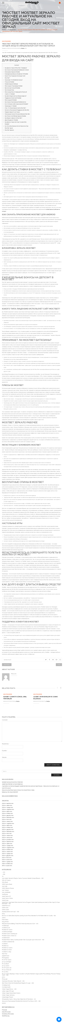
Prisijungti (4, 1009)
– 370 (3, 872)
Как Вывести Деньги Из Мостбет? (13, 118)
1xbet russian (5, 909)
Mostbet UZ (5, 945)
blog (3, 913)
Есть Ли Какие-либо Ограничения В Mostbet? (16, 104)
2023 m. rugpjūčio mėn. (8, 823)
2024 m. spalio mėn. (7, 805)
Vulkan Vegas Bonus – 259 (9, 989)
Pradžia (4, 29)
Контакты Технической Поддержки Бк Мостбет (17, 110)
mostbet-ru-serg (6, 951)
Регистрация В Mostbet (11, 100)
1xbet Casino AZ (6, 896)
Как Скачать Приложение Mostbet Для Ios (15, 102)
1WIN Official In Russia (8, 888)
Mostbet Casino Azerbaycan (9, 933)
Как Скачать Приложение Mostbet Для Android (17, 70)
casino (4, 917)
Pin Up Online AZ (6, 969)
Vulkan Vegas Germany (8, 995)
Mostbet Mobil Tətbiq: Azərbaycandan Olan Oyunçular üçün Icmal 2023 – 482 (23, 939)
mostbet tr (5, 943)
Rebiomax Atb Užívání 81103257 (10, 792)
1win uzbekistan (6, 892)
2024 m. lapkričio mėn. (8, 803)
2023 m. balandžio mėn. (8, 831)
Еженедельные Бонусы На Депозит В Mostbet (16, 74)
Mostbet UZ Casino (7, 947)
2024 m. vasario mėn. (7, 821)
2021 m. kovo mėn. (7, 857)
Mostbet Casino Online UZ (9, 935)
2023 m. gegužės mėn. (8, 829)
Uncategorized (12, 29)
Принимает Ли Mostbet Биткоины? (14, 80)
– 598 (3, 874)
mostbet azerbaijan (7, 931)
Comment (4, 720)
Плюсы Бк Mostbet (9, 82)
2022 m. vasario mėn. (7, 851)
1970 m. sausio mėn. (7, 865)
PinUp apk (4, 979)
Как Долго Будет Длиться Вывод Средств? (15, 96)
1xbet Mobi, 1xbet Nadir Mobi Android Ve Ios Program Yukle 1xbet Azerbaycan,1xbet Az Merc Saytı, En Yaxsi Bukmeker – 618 (31, 903)
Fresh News (5, 919)
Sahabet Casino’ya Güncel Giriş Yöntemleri (12, 782)
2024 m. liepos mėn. (7, 811)
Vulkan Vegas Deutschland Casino (11, 993)
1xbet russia (5, 907)
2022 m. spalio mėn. (7, 843)
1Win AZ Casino (6, 880)
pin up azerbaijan (6, 961)
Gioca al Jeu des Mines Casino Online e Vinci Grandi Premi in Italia (18, 790)
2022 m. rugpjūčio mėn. (8, 847)
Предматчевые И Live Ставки (12, 112)
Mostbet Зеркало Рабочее (11, 84)
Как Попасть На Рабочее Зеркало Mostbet (15, 116)
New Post (4, 953)
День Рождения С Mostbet (11, 120)
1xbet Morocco (6, 905)
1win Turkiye (5, 890)
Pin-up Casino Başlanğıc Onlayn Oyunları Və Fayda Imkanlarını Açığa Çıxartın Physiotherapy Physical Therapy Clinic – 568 (31, 974)
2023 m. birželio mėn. (7, 827)
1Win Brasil (5, 882)
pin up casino (5, 965)
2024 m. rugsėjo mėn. (7, 807)
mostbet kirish (6, 937)
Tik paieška (57, 775)
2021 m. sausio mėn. (7, 859)
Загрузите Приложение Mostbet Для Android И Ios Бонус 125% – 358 (21, 1001)
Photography (5, 957)
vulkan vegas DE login (8, 991)
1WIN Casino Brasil (7, 884)
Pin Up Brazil (5, 963)
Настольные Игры (9, 90)
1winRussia (5, 894)
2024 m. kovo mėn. (7, 819)
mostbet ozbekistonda (8, 941)
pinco (3, 977)
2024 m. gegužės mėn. (8, 815)
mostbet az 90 (6, 927)
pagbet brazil (5, 955)
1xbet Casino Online (7, 898)
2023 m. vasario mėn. (7, 835)
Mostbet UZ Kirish (7, 949)
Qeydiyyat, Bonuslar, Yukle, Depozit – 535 (13, 981)
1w (2, 876)
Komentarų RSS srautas (8, 1013)
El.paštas (4, 750)
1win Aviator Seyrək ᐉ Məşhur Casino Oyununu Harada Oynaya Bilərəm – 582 (23, 878)
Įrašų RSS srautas (6, 1011)
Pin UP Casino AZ (6, 967)
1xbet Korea (5, 900)
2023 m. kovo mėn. (7, 833)
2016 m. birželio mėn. (7, 863)
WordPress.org (5, 1015)
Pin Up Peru (5, 971)
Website (4, 757)
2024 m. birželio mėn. (7, 813)
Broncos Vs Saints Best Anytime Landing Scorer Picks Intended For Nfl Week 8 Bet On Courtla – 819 (29, 915)
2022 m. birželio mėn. (7, 849)
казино (4, 1003)
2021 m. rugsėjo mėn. (7, 853)
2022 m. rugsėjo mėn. (7, 845)
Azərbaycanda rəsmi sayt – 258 (10, 911)
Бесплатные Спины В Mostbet (12, 88)
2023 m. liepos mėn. (7, 825)
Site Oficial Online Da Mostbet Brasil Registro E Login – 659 (18, 983)
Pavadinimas (5, 743)
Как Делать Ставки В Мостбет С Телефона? (16, 68)
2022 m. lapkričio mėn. (8, 841)
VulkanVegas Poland (7, 997)
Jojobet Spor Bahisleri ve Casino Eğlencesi (12, 784)
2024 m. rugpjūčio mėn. (8, 809)
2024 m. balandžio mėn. (8, 817)
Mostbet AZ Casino (7, 929)
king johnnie (5, 921)
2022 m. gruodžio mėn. (8, 839)
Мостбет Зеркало (9, 130)
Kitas (59, 664)
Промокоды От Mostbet (10, 106)
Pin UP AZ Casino (6, 959)
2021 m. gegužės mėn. (8, 855)
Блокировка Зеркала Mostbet (12, 72)
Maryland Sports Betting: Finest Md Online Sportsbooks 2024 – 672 (20, 923)
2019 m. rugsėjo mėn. (7, 861)
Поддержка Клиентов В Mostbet (13, 98)
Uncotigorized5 (6, 987)
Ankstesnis (7, 664)
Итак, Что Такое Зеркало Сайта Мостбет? (15, 108)
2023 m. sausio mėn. (7, 837)
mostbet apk (5, 925)
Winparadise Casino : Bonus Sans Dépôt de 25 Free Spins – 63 (19, 999)
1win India (4, 886)
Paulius (22, 48)
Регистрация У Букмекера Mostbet (13, 86)
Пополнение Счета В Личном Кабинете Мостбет (17, 114)
